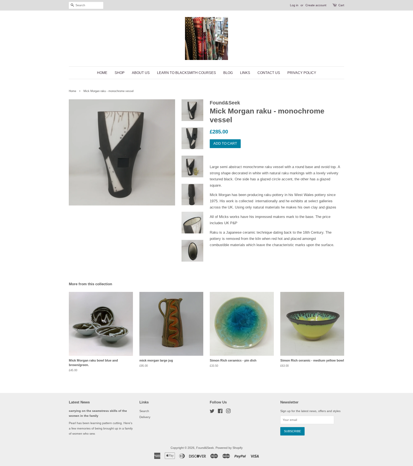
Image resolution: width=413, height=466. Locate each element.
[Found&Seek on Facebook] (220, 412)
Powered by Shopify (229, 447)
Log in (294, 5)
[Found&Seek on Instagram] (228, 412)
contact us (268, 73)
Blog (228, 73)
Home (102, 73)
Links (245, 73)
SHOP (120, 73)
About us (141, 73)
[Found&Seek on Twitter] (212, 412)
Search (144, 411)
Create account (315, 5)
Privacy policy (301, 73)
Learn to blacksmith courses (186, 73)
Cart (341, 5)
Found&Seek (205, 447)
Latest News (79, 402)
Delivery (144, 417)
